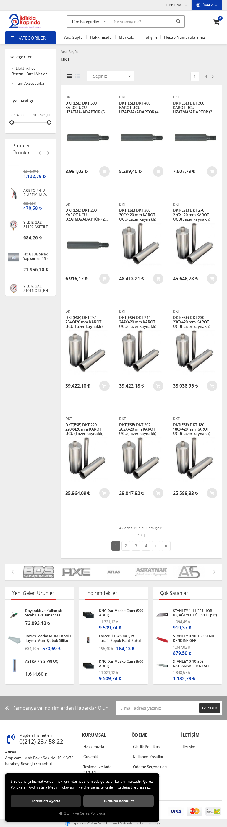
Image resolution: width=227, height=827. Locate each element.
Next (48, 153)
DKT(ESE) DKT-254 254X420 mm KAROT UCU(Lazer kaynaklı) (84, 322)
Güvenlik (91, 756)
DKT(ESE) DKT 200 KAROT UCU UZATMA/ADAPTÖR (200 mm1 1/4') (87, 215)
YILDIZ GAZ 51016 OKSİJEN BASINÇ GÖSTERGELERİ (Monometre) (35, 269)
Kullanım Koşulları (148, 756)
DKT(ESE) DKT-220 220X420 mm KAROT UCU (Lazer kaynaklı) (84, 429)
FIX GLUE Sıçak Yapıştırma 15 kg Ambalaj (37, 237)
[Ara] (179, 21)
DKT (68, 97)
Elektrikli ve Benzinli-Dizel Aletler (29, 71)
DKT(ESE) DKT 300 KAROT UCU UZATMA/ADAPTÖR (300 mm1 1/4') (194, 107)
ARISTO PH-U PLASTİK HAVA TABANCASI (35, 174)
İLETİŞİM (190, 735)
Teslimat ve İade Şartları (97, 769)
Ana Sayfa (73, 37)
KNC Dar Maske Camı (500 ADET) (121, 612)
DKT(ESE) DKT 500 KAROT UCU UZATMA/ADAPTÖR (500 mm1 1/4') (87, 107)
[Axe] (69, 572)
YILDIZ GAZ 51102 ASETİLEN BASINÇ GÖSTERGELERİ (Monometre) (37, 205)
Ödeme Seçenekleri (150, 766)
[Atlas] (107, 572)
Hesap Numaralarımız (184, 37)
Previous (39, 153)
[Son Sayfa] (166, 546)
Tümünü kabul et (118, 800)
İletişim (150, 37)
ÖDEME (139, 735)
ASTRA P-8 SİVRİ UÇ (41, 661)
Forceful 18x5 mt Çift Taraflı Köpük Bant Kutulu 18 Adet (121, 638)
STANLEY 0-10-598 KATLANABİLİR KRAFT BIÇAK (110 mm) (191, 663)
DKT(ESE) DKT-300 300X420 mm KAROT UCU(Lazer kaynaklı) (137, 215)
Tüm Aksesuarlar (30, 83)
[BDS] (32, 572)
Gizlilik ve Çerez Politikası (84, 813)
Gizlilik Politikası (146, 746)
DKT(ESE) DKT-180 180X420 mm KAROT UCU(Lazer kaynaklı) (191, 429)
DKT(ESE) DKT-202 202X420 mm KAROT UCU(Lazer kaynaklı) (137, 429)
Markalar (127, 37)
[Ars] (182, 572)
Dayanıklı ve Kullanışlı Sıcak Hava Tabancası (43, 612)
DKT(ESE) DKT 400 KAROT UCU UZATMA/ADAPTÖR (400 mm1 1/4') (141, 107)
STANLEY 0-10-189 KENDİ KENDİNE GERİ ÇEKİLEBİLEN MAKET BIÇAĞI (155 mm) (194, 638)
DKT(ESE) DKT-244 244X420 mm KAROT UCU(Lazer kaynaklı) (137, 322)
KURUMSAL (94, 735)
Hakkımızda (101, 37)
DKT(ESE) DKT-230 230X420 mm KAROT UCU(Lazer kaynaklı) (191, 322)
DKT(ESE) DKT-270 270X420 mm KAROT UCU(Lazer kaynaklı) (191, 215)
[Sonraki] (212, 77)
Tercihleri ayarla (46, 800)
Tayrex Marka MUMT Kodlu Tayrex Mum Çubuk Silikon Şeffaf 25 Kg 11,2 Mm (48, 638)
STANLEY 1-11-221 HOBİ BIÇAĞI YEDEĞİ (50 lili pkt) (195, 612)
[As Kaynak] (144, 572)
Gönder (209, 708)
